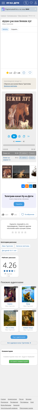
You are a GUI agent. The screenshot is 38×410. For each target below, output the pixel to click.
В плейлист (23, 153)
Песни (21, 399)
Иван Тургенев (7, 24)
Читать (5, 29)
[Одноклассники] (27, 186)
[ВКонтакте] (23, 186)
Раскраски (4, 402)
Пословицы (24, 402)
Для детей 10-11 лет (9, 250)
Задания (16, 405)
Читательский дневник (9, 408)
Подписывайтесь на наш (17, 9)
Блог (32, 402)
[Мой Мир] (30, 186)
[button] (14, 136)
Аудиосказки (12, 399)
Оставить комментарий (19, 361)
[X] (34, 186)
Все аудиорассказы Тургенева (18, 343)
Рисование (14, 402)
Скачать (32, 153)
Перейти (19, 204)
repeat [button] (19, 149)
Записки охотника (10, 86)
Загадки (28, 399)
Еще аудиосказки (19, 337)
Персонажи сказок (26, 408)
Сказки (3, 399)
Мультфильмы (6, 405)
